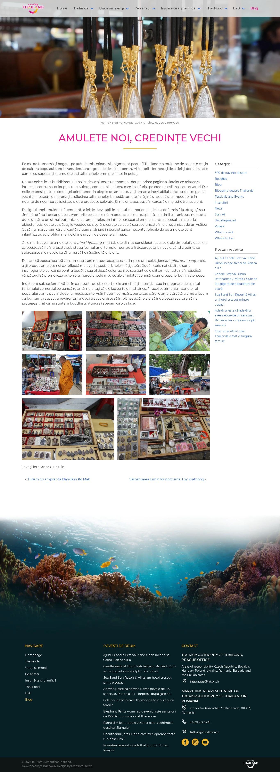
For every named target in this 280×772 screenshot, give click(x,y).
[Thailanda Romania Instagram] (195, 742)
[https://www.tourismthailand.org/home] (250, 764)
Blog (254, 8)
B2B (236, 8)
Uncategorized (130, 122)
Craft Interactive (81, 765)
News (219, 208)
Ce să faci (142, 8)
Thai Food (214, 8)
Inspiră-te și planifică (178, 8)
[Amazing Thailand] (33, 8)
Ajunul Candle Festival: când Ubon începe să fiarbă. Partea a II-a (236, 263)
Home (62, 8)
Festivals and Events (229, 196)
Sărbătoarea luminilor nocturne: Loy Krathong (166, 479)
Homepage (33, 655)
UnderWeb (48, 765)
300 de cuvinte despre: (231, 173)
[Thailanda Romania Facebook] (185, 742)
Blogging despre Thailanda (234, 190)
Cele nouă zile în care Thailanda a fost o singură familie (233, 336)
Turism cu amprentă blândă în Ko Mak (59, 479)
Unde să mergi (111, 8)
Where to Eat (224, 238)
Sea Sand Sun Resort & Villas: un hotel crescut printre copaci (235, 299)
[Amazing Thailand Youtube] (205, 742)
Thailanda (80, 8)
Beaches (221, 179)
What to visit (224, 232)
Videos (219, 226)
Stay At (220, 214)
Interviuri (221, 202)
